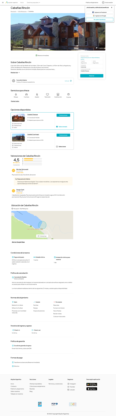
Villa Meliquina (22, 11)
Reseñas (32, 389)
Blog (31, 391)
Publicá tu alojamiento (17, 389)
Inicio (12, 384)
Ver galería (101, 48)
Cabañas (31, 11)
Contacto (13, 386)
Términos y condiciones (56, 384)
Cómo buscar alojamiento (37, 386)
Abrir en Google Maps (18, 242)
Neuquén (13, 11)
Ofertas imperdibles (36, 384)
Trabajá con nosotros (17, 394)
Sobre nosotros (15, 391)
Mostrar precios (63, 115)
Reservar (91, 75)
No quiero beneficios (100, 19)
